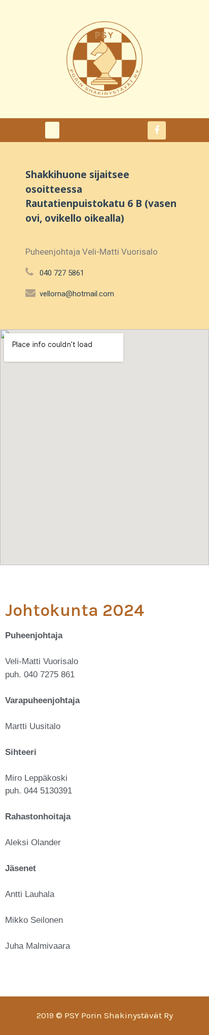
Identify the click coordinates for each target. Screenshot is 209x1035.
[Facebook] (157, 130)
